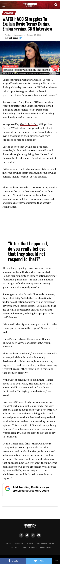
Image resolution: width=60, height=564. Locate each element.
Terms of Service (29, 547)
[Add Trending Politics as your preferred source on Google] (30, 496)
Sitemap (30, 543)
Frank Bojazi (12, 38)
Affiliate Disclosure (45, 543)
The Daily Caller (28, 124)
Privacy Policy (46, 547)
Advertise (19, 543)
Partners (15, 547)
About (8, 543)
